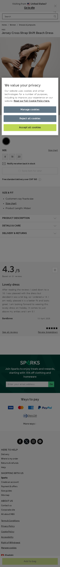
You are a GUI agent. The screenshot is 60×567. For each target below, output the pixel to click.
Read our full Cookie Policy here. (32, 100)
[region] (30, 106)
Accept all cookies (30, 127)
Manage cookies (30, 109)
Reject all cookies (30, 118)
